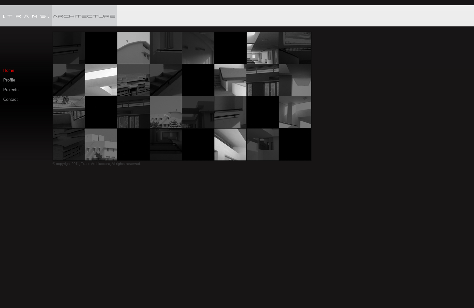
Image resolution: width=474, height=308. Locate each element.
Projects (11, 89)
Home (8, 70)
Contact (10, 99)
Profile (9, 80)
